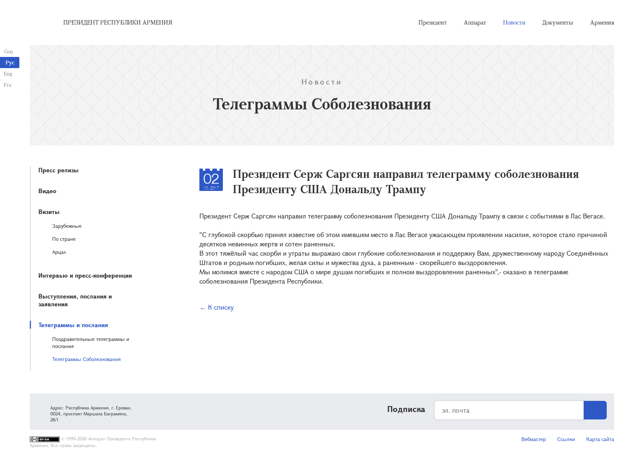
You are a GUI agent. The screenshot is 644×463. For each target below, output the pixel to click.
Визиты (49, 211)
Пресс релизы (58, 170)
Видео (47, 191)
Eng (8, 73)
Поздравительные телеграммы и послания (90, 342)
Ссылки (566, 439)
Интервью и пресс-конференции (85, 275)
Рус (10, 62)
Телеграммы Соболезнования (86, 359)
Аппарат (475, 22)
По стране (64, 238)
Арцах (59, 251)
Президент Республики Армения (117, 22)
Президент (433, 22)
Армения (602, 22)
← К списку (216, 307)
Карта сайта (600, 439)
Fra (8, 84)
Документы (557, 22)
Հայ (8, 51)
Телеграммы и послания (73, 325)
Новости (514, 22)
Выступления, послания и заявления (75, 300)
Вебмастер (533, 439)
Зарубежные (67, 225)
